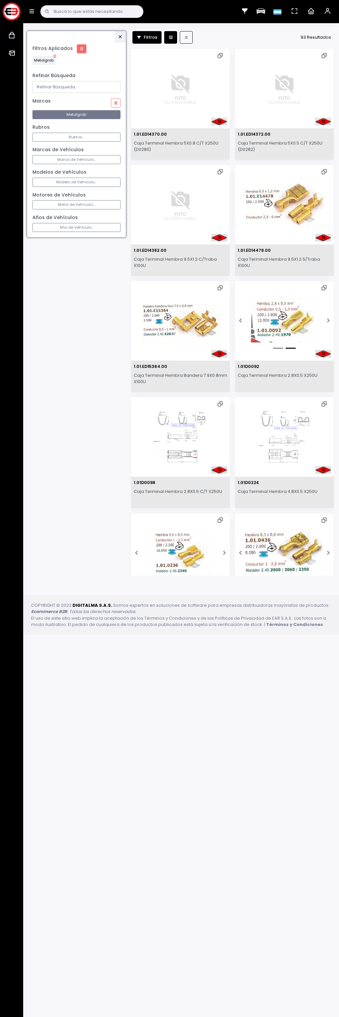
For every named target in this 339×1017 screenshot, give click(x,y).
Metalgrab (44, 60)
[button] (240, 320)
